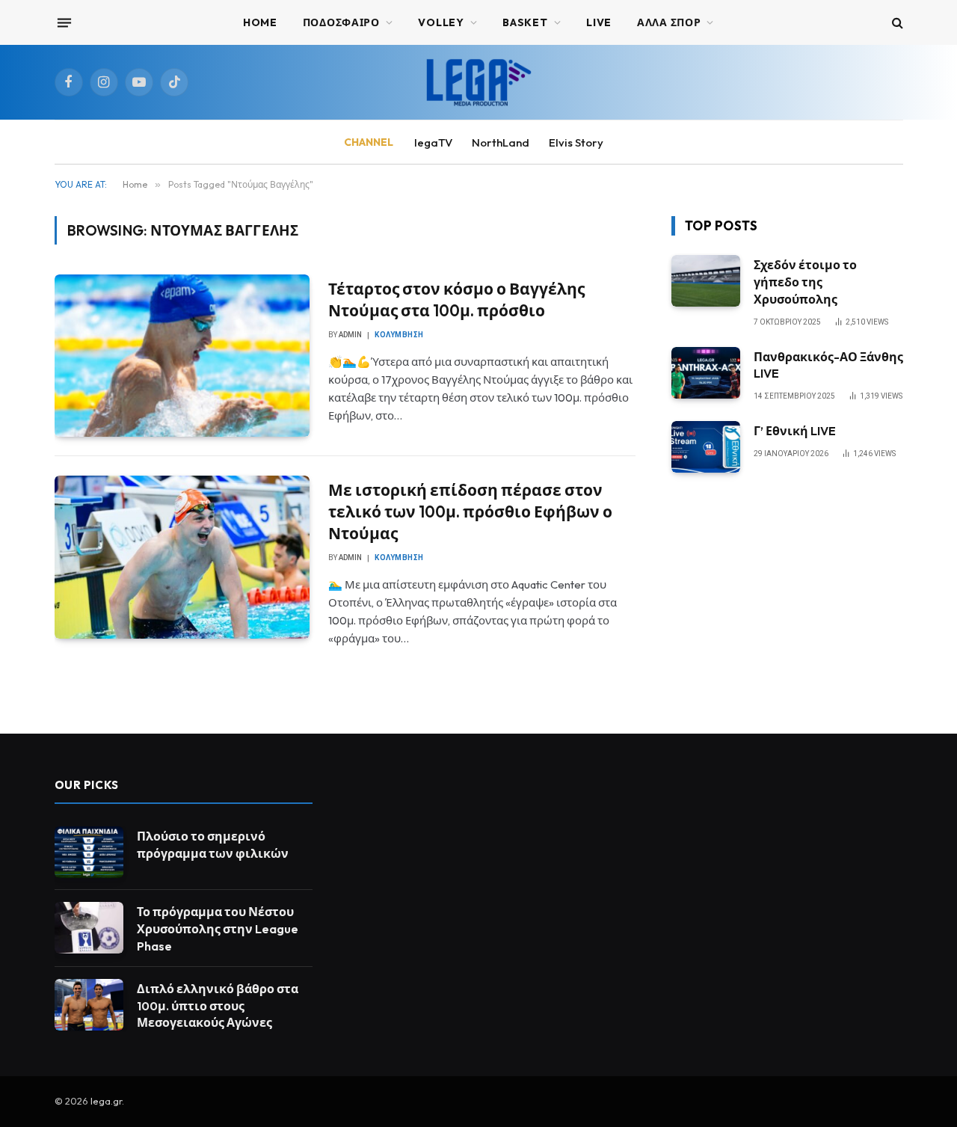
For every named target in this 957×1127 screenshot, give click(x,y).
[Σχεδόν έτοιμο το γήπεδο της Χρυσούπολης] (705, 281)
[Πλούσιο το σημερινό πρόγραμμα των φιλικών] (89, 852)
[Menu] (63, 22)
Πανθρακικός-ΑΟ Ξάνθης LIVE (828, 365)
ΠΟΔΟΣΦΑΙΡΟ (341, 22)
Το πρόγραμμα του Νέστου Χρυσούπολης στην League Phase (217, 929)
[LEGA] (478, 82)
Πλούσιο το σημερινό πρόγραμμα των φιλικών (213, 845)
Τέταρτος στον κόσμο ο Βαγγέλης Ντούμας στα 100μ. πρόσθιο (456, 299)
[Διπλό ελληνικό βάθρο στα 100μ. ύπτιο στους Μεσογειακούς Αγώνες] (89, 1005)
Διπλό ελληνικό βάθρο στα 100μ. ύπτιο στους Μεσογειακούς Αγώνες (217, 1006)
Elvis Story (576, 142)
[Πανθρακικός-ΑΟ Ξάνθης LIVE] (705, 373)
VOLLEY (441, 22)
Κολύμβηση (399, 335)
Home (260, 22)
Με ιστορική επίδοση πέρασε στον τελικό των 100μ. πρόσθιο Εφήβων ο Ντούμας (470, 511)
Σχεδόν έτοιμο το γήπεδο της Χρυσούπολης (805, 282)
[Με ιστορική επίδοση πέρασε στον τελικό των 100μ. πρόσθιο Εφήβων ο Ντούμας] (182, 557)
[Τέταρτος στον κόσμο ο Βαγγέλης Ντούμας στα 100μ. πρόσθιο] (182, 355)
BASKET (524, 22)
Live (599, 22)
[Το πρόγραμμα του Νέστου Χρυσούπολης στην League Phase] (89, 928)
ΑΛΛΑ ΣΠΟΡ (669, 22)
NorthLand (500, 142)
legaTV (433, 142)
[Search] (896, 23)
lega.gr (106, 1101)
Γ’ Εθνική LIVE (795, 430)
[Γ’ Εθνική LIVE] (705, 447)
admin (350, 335)
